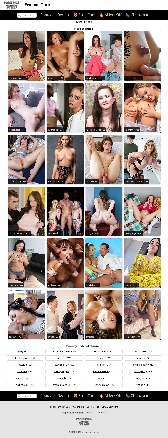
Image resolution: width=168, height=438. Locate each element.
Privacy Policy (78, 406)
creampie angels (61, 384)
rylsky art (22, 351)
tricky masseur (101, 371)
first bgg (140, 384)
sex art (101, 358)
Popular (47, 14)
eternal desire (140, 364)
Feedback (102, 412)
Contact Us (89, 412)
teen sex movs (101, 384)
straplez (141, 358)
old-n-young (140, 371)
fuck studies (22, 384)
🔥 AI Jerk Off (110, 14)
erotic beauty (101, 351)
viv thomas (140, 351)
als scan (101, 364)
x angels (61, 378)
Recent (63, 14)
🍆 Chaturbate (137, 14)
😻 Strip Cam (84, 14)
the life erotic (22, 358)
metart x (22, 364)
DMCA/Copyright (110, 406)
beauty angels (61, 371)
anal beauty (22, 378)
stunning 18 (61, 364)
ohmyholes (141, 378)
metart (61, 358)
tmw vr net (101, 378)
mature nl (22, 371)
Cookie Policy (93, 406)
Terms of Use (63, 406)
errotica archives (61, 351)
